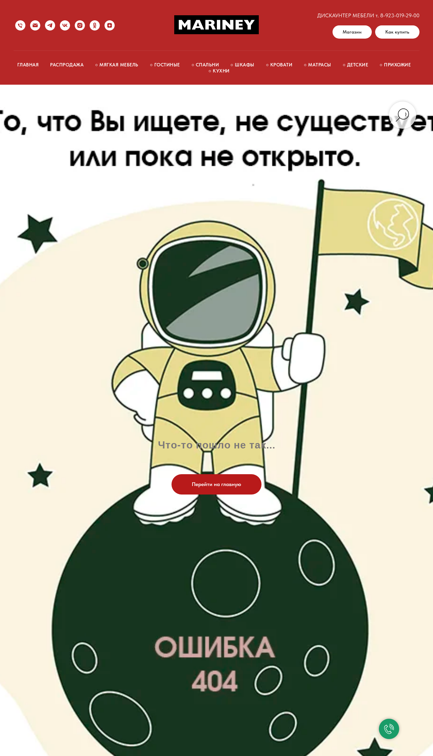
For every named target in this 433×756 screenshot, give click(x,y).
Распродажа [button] (67, 64)
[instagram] (80, 25)
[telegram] (50, 25)
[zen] (110, 25)
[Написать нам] (35, 25)
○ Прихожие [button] (395, 64)
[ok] (95, 25)
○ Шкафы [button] (242, 64)
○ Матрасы (317, 64)
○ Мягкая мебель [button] (116, 64)
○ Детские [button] (355, 64)
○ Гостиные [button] (165, 64)
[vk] (65, 25)
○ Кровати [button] (279, 64)
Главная (28, 64)
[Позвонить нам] (20, 25)
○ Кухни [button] (219, 71)
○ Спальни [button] (205, 64)
